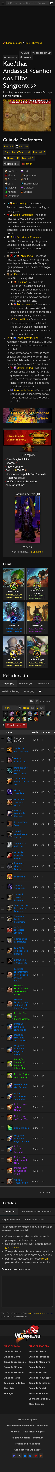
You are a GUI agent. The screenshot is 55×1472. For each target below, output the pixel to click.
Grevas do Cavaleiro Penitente (19, 897)
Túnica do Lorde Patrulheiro (19, 919)
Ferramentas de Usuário (20, 1425)
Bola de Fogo (20, 203)
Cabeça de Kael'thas (19, 740)
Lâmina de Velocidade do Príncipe (21, 950)
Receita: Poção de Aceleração (21, 1075)
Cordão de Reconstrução (21, 750)
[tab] (8, 683)
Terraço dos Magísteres (15, 100)
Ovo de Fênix (21, 319)
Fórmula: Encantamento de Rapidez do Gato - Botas (21, 1004)
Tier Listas (10, 1388)
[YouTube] (35, 1455)
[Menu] (3, 3)
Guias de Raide (12, 1377)
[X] (19, 1455)
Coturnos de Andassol (20, 845)
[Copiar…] (31, 701)
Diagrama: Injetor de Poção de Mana (19, 1050)
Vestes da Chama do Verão (19, 802)
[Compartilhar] (52, 3)
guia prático (12, 1247)
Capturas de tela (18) (27, 494)
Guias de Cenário (38, 1388)
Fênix (16, 274)
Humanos (37, 42)
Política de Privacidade (27, 1443)
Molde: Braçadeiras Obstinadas (20, 1096)
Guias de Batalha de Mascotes (40, 1382)
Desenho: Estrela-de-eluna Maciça (20, 1037)
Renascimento (25, 304)
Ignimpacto (26, 256)
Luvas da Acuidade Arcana (18, 855)
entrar (30, 1313)
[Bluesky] (25, 1455)
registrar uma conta (44, 1313)
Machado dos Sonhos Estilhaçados (21, 770)
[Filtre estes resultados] (37, 701)
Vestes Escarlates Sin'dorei (19, 929)
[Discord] (14, 1455)
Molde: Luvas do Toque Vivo (21, 1117)
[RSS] (41, 1455)
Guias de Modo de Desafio (40, 1393)
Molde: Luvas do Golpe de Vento (20, 1170)
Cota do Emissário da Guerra (20, 834)
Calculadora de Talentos (15, 1382)
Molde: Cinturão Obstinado (19, 1149)
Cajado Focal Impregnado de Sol (21, 781)
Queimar (22, 282)
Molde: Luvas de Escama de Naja (21, 1160)
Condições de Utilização (27, 1449)
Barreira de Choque (27, 237)
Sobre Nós (42, 1425)
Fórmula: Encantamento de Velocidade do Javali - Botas (21, 974)
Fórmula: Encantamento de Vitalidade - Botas (21, 990)
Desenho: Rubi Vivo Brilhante (21, 1086)
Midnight (9, 1393)
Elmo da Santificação (20, 760)
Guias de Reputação (40, 1377)
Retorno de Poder (23, 390)
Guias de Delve (12, 1356)
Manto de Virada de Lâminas (19, 866)
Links (26, 52)
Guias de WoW (12, 1346)
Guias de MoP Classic (40, 1346)
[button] (7, 115)
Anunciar (15, 1431)
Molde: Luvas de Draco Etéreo (20, 1107)
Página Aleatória (21, 1437)
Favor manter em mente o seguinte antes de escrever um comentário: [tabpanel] (27, 1271)
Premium (38, 1437)
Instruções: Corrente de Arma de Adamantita (20, 1064)
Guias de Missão (38, 1372)
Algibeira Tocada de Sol (21, 1181)
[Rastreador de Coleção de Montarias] (27, 415)
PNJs (27, 42)
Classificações (36, 1403)
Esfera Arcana (25, 367)
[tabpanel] (27, 947)
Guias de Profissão (14, 1372)
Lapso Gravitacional (27, 338)
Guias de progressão (15, 1361)
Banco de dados (14, 42)
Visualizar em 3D (41, 52)
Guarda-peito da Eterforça (20, 940)
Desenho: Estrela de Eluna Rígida (20, 1026)
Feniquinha (19, 876)
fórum (44, 1258)
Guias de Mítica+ (13, 1367)
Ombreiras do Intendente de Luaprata (21, 908)
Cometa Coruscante (19, 887)
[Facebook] (30, 1455)
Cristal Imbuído (21, 1127)
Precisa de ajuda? (27, 1419)
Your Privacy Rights (34, 1431)
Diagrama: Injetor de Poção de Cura (21, 1138)
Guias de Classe (12, 1351)
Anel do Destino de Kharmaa (19, 813)
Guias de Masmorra (39, 1361)
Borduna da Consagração (20, 961)
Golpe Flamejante (23, 214)
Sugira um (37, 551)
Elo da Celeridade (19, 792)
